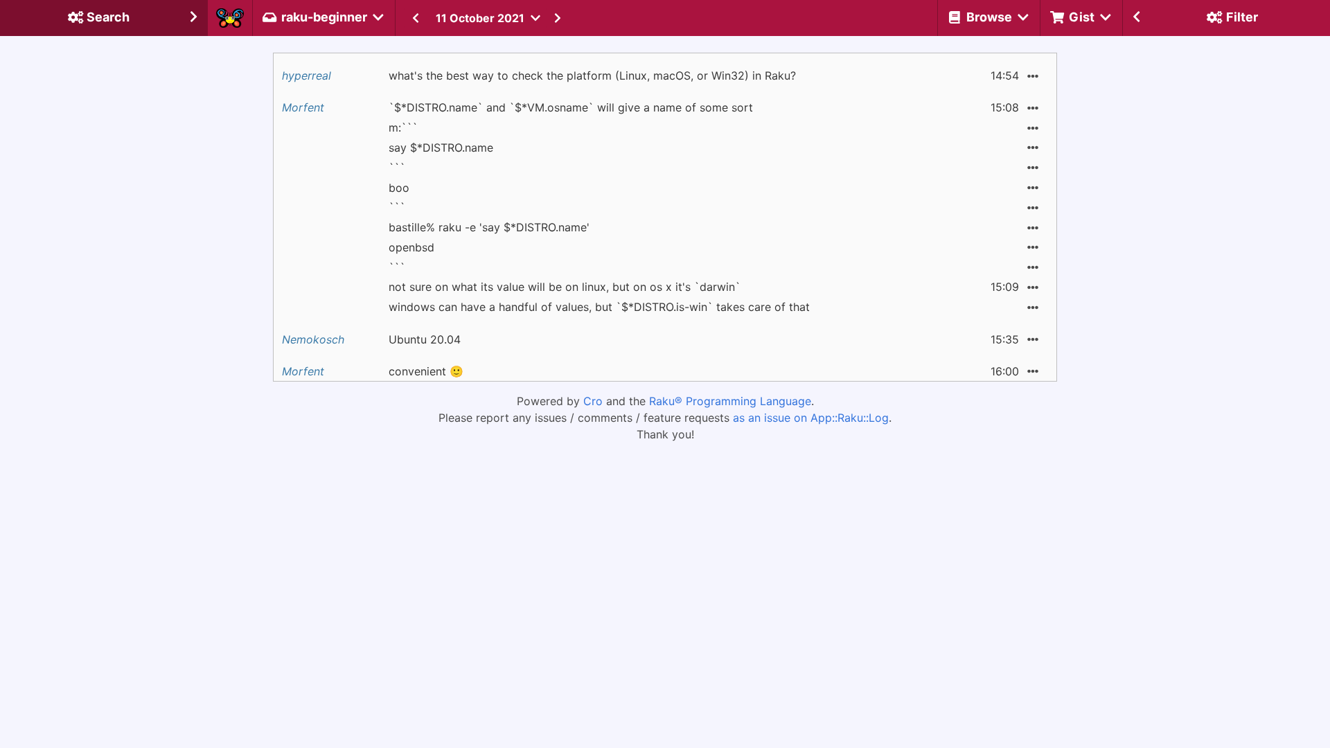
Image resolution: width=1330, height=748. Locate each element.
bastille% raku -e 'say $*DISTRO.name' (489, 227)
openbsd (411, 247)
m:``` (403, 127)
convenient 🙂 (426, 371)
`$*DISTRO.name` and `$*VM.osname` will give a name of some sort (571, 107)
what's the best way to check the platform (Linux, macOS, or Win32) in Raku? (592, 75)
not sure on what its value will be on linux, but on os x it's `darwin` (565, 287)
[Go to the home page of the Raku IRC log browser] (230, 18)
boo (399, 188)
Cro (593, 401)
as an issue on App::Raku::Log (811, 418)
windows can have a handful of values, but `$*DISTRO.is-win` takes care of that (599, 307)
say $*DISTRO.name (441, 147)
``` (397, 168)
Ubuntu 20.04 (425, 339)
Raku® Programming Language (730, 401)
